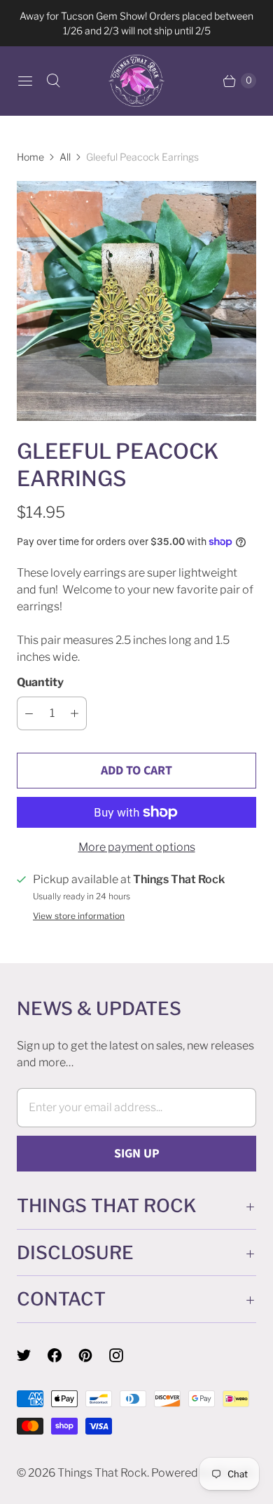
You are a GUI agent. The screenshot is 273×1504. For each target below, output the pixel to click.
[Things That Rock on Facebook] (63, 1355)
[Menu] (25, 81)
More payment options (136, 847)
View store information (79, 916)
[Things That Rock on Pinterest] (93, 1355)
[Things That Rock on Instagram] (124, 1355)
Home (30, 157)
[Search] (53, 81)
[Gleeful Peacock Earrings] (136, 301)
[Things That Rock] (136, 81)
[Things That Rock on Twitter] (32, 1355)
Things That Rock (102, 1472)
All (65, 157)
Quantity (40, 682)
